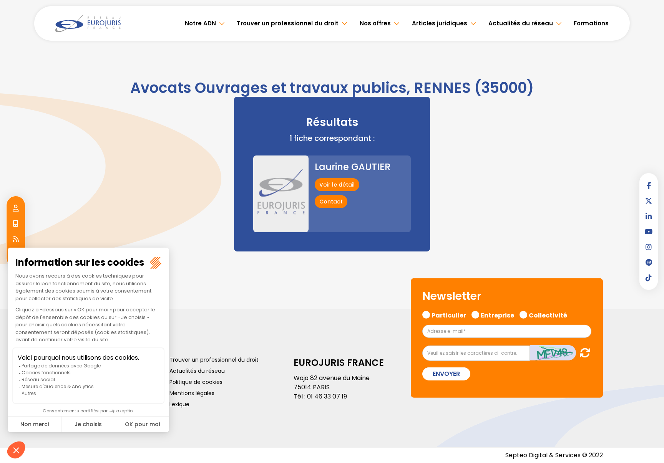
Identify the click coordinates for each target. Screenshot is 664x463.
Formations (591, 23)
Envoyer (446, 373)
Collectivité (548, 314)
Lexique (179, 404)
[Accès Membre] (16, 208)
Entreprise (497, 314)
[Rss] (16, 239)
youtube (648, 231)
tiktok (648, 277)
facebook (648, 185)
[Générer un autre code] (583, 352)
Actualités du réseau (520, 23)
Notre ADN (200, 23)
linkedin (648, 216)
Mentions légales (191, 393)
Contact (331, 201)
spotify (648, 262)
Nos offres (375, 23)
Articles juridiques (439, 23)
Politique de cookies (195, 382)
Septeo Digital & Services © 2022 (554, 455)
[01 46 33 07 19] (16, 224)
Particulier (449, 314)
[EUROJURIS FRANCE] (88, 23)
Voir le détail (337, 185)
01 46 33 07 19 (327, 396)
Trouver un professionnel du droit (288, 23)
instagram (648, 247)
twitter (648, 201)
